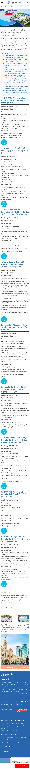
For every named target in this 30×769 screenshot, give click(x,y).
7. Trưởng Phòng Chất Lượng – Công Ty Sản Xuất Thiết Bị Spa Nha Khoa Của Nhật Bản (16, 83)
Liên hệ (8, 766)
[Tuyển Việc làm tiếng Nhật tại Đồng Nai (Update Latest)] (15, 17)
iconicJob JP (4, 754)
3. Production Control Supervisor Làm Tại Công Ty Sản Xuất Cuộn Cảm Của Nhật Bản (15, 65)
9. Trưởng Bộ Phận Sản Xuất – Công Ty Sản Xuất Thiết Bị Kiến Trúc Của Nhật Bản (14, 539)
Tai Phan (4, 35)
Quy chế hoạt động (6, 704)
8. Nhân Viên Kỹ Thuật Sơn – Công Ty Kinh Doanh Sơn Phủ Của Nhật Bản (13, 494)
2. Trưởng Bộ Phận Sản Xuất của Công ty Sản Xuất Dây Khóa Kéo (14, 150)
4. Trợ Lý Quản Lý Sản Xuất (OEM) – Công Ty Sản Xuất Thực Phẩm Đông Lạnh (12, 264)
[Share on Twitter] (7, 607)
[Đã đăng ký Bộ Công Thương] (21, 710)
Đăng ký (22, 766)
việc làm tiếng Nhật (20, 597)
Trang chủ (4, 6)
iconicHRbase (5, 751)
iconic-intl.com (5, 749)
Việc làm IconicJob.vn (8, 595)
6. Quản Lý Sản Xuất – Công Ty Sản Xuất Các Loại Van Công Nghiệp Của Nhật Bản (14, 389)
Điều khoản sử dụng (6, 709)
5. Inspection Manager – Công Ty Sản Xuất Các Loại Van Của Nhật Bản (14, 327)
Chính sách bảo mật (6, 707)
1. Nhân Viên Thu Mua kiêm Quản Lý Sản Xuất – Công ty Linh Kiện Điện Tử (13, 100)
